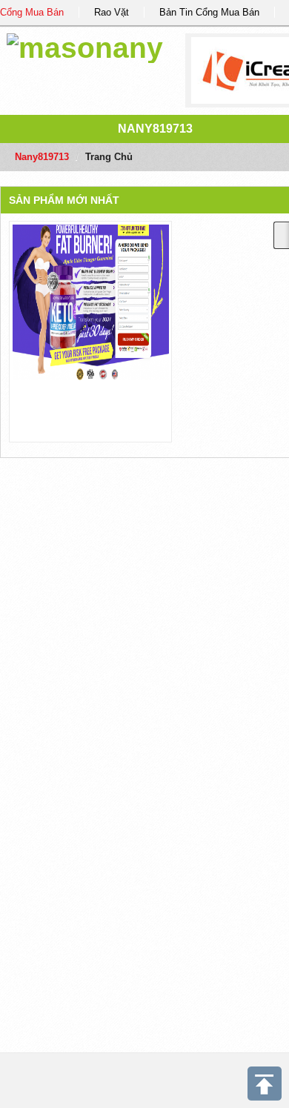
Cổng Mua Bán (32, 12)
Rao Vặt (111, 12)
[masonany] (85, 46)
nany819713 (155, 128)
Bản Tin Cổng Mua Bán (209, 12)
